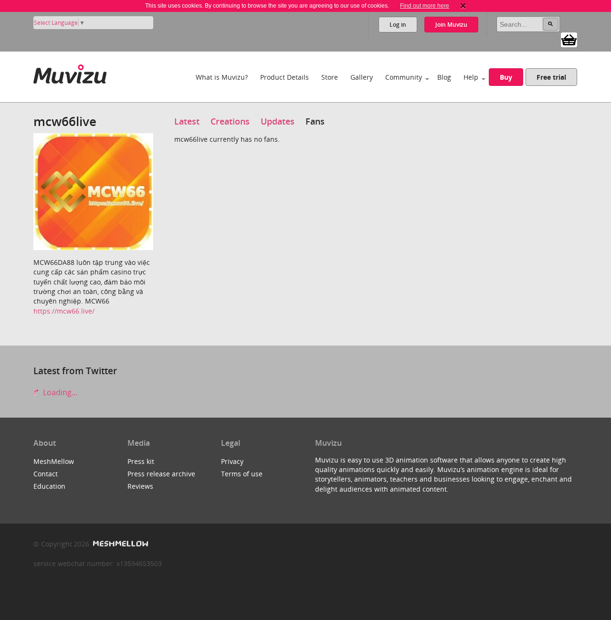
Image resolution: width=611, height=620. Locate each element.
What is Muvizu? (222, 77)
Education (49, 486)
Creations (230, 121)
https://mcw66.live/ (64, 310)
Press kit (140, 461)
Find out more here (424, 5)
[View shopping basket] (569, 39)
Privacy (232, 461)
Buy (506, 77)
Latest (187, 121)
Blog (444, 77)
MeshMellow (53, 461)
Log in (398, 25)
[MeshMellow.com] (119, 543)
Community (403, 77)
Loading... (59, 392)
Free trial (551, 77)
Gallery (361, 77)
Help (471, 77)
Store (329, 77)
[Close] (463, 5)
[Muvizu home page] (69, 72)
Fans (315, 121)
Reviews (140, 486)
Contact (45, 473)
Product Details (284, 77)
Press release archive (161, 473)
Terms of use (242, 473)
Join (451, 25)
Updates (278, 121)
